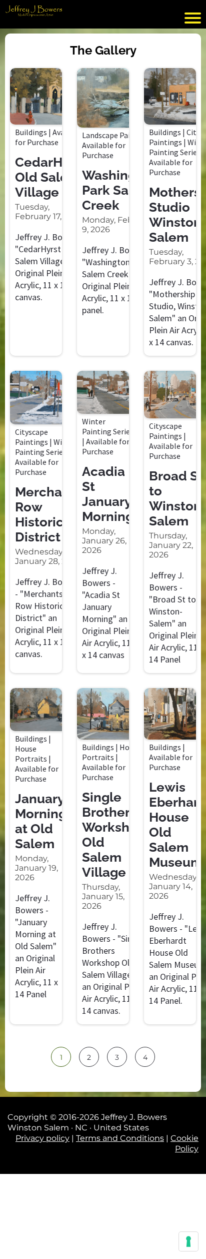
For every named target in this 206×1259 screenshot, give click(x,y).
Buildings (31, 132)
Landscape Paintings (117, 135)
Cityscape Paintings (31, 437)
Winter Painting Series (46, 447)
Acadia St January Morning (108, 494)
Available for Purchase (49, 137)
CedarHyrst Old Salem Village (50, 177)
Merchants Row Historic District (48, 514)
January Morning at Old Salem (40, 821)
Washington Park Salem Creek (119, 190)
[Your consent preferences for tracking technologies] (188, 1241)
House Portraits (31, 754)
